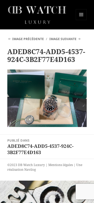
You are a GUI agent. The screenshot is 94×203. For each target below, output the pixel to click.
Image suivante (63, 39)
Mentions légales (60, 165)
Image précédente (28, 39)
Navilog (30, 169)
